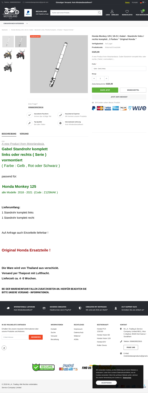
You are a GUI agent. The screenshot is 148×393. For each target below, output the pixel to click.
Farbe (94, 64)
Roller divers (102, 345)
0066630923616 (35, 107)
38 (96, 102)
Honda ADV (101, 342)
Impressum (78, 329)
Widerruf (77, 336)
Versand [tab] (24, 133)
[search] (99, 13)
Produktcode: (97, 47)
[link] (8, 41)
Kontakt (135, 2)
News (127, 2)
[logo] (10, 13)
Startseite (5, 30)
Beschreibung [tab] (9, 133)
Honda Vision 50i (103, 335)
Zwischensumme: (98, 84)
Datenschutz (78, 332)
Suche (53, 332)
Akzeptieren (106, 383)
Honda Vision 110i (104, 338)
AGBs (76, 339)
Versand (54, 336)
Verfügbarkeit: (97, 44)
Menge (94, 74)
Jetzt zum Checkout (119, 97)
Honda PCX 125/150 (101, 330)
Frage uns (131, 347)
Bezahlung (55, 339)
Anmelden (115, 15)
